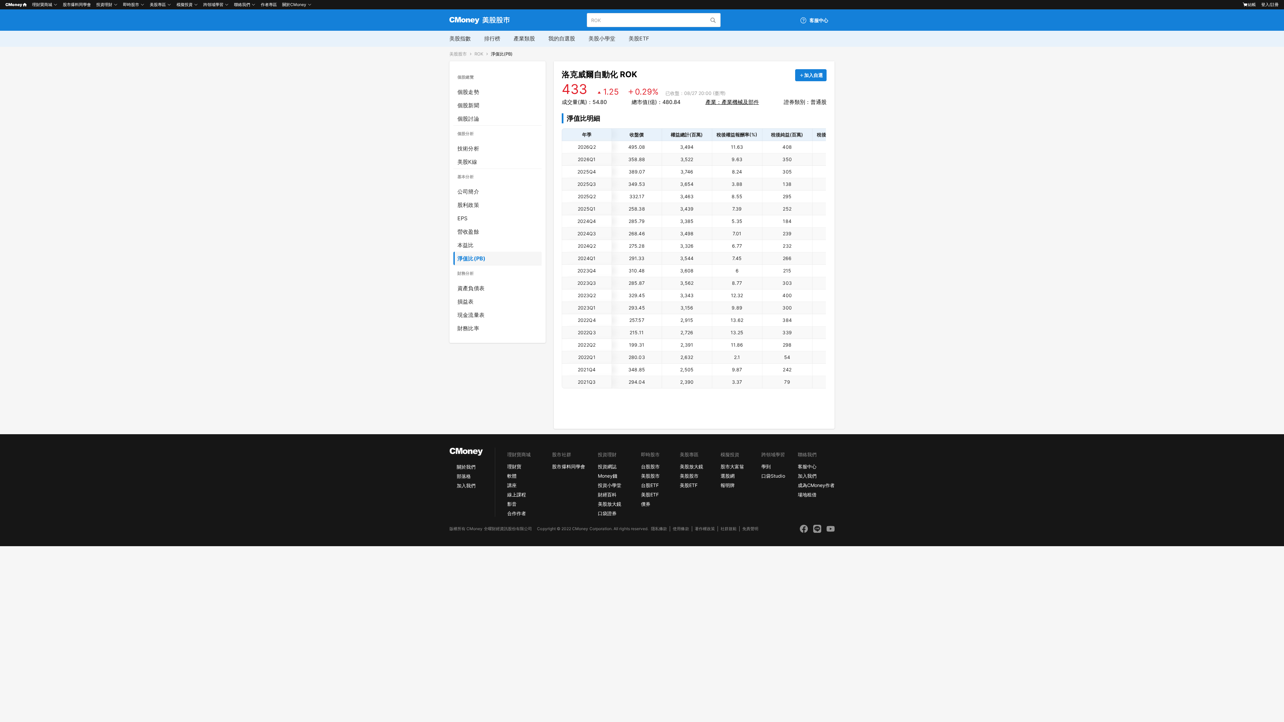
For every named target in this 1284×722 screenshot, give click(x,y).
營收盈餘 (468, 231)
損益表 (465, 301)
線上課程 (516, 494)
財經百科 (607, 494)
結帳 (1252, 4)
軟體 (512, 476)
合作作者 (516, 513)
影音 (512, 504)
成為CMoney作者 (816, 485)
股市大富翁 (732, 466)
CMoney (13, 4)
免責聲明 (750, 528)
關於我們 (466, 467)
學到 (766, 466)
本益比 (465, 245)
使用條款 (681, 528)
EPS (462, 218)
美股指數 (460, 38)
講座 (512, 485)
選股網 (728, 476)
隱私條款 (659, 528)
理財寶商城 (42, 4)
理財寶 (514, 466)
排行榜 (492, 38)
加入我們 (466, 485)
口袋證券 (607, 513)
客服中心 (807, 466)
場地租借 (807, 494)
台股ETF (650, 485)
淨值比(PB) (502, 54)
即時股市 (131, 4)
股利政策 (468, 205)
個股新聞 (468, 105)
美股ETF (639, 38)
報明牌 (728, 485)
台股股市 (650, 466)
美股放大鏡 (609, 504)
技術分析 (468, 148)
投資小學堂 (609, 485)
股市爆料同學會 (77, 4)
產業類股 (524, 38)
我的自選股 (561, 38)
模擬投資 (185, 4)
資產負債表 (471, 288)
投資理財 (104, 4)
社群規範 (729, 528)
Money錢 (607, 476)
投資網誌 (607, 466)
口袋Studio (773, 476)
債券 (645, 504)
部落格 (464, 476)
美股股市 (458, 54)
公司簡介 (468, 191)
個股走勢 (468, 92)
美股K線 (467, 161)
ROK (478, 54)
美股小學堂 (601, 38)
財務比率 (468, 328)
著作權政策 (705, 528)
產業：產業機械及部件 (732, 102)
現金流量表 (471, 315)
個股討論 (468, 118)
